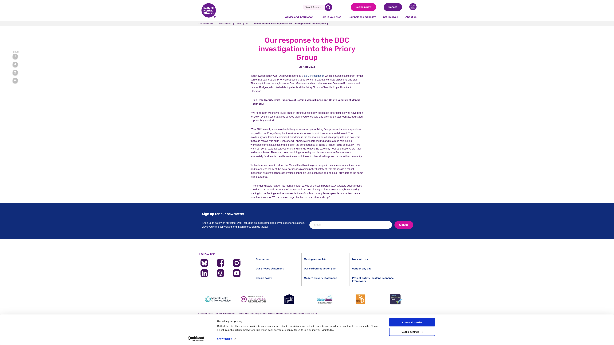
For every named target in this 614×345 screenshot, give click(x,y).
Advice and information (299, 17)
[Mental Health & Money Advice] (218, 299)
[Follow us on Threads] (220, 273)
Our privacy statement (270, 268)
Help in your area (331, 17)
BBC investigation (314, 75)
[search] (328, 7)
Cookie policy (264, 278)
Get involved (390, 17)
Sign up (404, 224)
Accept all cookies (412, 322)
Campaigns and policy (362, 17)
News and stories (205, 23)
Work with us (360, 259)
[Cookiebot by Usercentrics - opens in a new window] (196, 338)
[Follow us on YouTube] (237, 273)
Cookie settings (410, 331)
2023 (238, 23)
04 (247, 23)
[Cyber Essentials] (396, 299)
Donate (392, 6)
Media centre (225, 23)
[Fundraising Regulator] (253, 299)
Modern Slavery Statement (320, 278)
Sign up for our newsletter (223, 214)
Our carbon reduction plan (320, 268)
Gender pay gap (361, 268)
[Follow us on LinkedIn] (204, 273)
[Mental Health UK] (289, 299)
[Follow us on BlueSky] (204, 263)
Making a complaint (316, 259)
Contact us (262, 259)
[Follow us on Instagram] (237, 263)
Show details (224, 338)
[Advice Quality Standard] (360, 299)
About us (411, 17)
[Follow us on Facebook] (220, 263)
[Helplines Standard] (325, 299)
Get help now (363, 6)
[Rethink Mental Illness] (208, 10)
